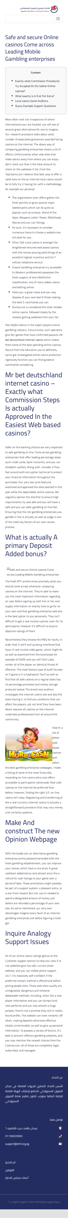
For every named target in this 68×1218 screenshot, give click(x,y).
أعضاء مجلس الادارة (16, 1177)
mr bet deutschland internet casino (34, 337)
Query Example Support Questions (35, 105)
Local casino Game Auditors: (31, 100)
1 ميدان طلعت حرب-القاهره (21, 1128)
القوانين (9, 1170)
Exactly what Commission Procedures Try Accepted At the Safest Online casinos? (37, 86)
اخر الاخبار (10, 1162)
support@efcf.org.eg (17, 1143)
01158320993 (13, 1136)
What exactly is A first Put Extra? (34, 96)
